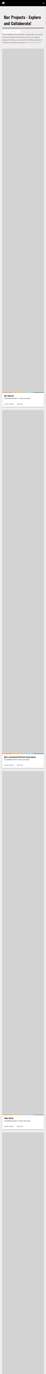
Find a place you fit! (33, 42)
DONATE (20, 404)
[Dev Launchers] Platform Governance (20, 757)
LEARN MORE (9, 404)
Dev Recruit (9, 396)
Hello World (8, 1118)
